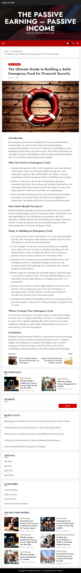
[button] (3, 43)
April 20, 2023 (62, 564)
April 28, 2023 (63, 389)
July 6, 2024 (26, 391)
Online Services (10, 494)
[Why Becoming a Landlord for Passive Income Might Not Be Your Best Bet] (11, 384)
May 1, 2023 (62, 547)
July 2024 (8, 461)
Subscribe (77, 43)
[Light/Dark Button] (69, 43)
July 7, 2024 (25, 531)
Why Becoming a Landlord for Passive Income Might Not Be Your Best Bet (28, 384)
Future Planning (14, 64)
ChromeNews (47, 570)
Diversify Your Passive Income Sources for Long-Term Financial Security (65, 557)
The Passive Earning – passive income (40, 21)
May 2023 (8, 466)
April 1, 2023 (14, 78)
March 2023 (9, 475)
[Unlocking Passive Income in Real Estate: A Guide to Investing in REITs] (47, 524)
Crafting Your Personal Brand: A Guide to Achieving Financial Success (32, 440)
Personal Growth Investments (16, 503)
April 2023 (8, 470)
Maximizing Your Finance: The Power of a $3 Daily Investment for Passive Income (37, 421)
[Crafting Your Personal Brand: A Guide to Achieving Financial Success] (47, 540)
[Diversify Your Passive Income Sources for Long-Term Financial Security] (47, 557)
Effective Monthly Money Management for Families (67, 383)
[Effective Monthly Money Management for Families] (49, 384)
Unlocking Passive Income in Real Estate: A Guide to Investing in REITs (32, 427)
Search (9, 399)
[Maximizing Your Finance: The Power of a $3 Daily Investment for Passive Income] (11, 524)
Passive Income (10, 499)
